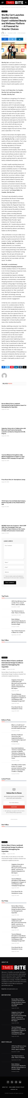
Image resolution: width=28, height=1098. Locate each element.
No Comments (22, 33)
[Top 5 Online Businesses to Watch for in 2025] (6, 633)
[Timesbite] (15, 2)
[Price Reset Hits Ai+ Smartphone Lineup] (14, 470)
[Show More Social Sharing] (25, 39)
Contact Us (14, 1089)
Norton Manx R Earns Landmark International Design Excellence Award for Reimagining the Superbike (14, 405)
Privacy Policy (13, 812)
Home (3, 7)
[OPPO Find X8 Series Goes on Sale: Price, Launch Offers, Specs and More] (6, 603)
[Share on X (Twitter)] (12, 39)
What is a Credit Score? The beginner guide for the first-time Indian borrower (19, 726)
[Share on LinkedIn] (19, 39)
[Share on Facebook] (5, 39)
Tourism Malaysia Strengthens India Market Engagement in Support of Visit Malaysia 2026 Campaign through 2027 (13, 456)
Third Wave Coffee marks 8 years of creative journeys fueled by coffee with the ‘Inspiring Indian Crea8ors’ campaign (19, 768)
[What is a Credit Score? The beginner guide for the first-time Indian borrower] (6, 727)
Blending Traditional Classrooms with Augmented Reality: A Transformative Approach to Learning (19, 738)
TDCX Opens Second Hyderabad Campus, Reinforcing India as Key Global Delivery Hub (14, 502)
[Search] (25, 2)
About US (5, 1087)
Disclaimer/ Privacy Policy (16, 1087)
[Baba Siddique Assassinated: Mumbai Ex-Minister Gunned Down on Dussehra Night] (6, 621)
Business (4, 11)
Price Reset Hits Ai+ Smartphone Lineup (13, 479)
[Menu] (3, 2)
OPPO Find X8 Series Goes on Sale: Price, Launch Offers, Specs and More (19, 602)
